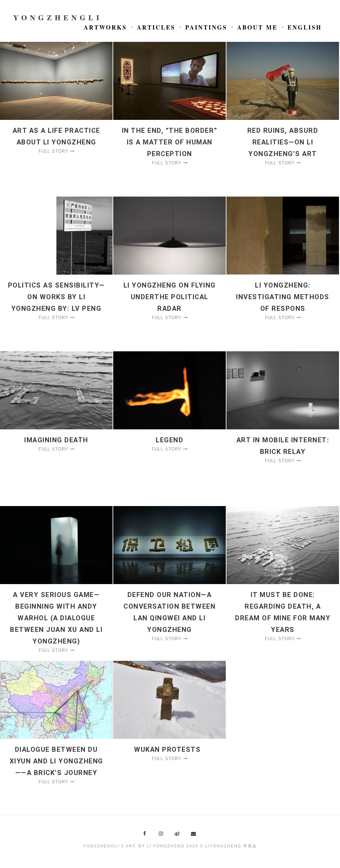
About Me (257, 27)
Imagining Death (56, 440)
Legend (169, 440)
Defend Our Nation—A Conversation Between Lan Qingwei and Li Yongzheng (169, 612)
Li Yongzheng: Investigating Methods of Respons (282, 296)
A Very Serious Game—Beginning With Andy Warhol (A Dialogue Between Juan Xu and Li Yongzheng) (56, 618)
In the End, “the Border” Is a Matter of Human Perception (169, 142)
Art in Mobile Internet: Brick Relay (282, 446)
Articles (156, 27)
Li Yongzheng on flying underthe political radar (170, 296)
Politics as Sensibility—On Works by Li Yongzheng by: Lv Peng (56, 296)
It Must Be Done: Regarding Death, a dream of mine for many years (282, 612)
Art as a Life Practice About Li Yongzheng (56, 136)
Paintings (206, 27)
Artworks (105, 27)
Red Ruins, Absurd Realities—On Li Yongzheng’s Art (282, 142)
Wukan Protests (169, 749)
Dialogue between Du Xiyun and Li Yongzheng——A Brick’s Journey (56, 761)
